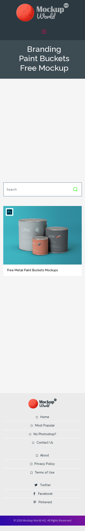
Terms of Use (44, 472)
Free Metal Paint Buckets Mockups (32, 270)
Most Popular (45, 425)
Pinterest (45, 502)
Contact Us (45, 442)
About (44, 455)
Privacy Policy (44, 464)
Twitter (45, 485)
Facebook (45, 493)
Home (44, 417)
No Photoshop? (45, 434)
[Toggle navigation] (44, 31)
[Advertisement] (42, 130)
